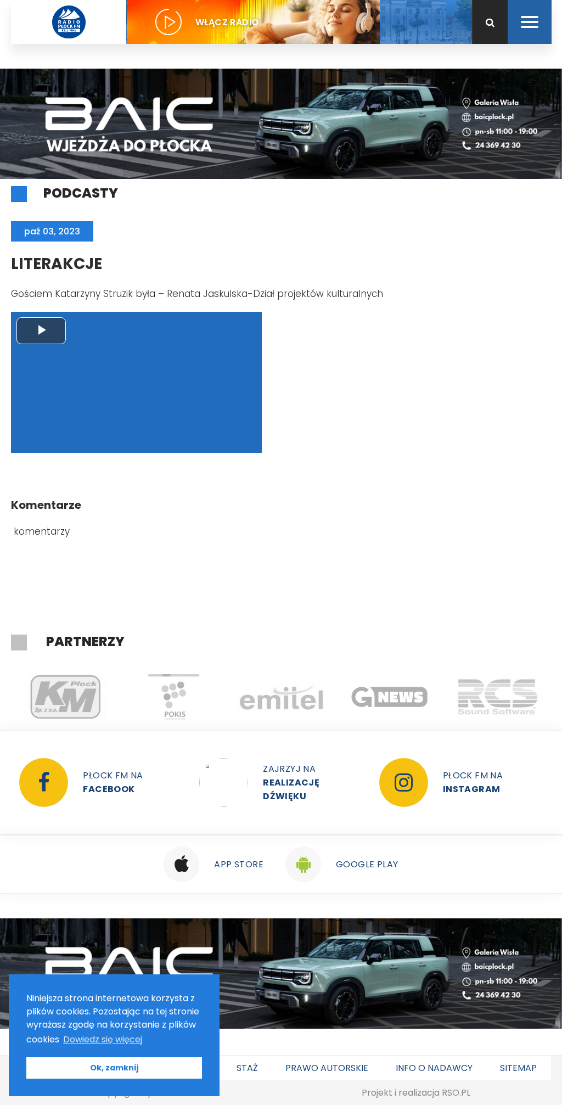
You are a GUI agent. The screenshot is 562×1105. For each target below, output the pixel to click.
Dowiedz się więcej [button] (102, 1039)
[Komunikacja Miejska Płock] (65, 697)
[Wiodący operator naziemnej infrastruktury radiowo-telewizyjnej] (281, 697)
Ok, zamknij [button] (114, 1067)
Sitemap (518, 1068)
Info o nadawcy (434, 1068)
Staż (247, 1068)
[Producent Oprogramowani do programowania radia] (497, 697)
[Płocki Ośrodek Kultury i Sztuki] (173, 697)
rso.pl (456, 1092)
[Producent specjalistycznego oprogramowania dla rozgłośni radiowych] (389, 697)
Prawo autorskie (326, 1068)
